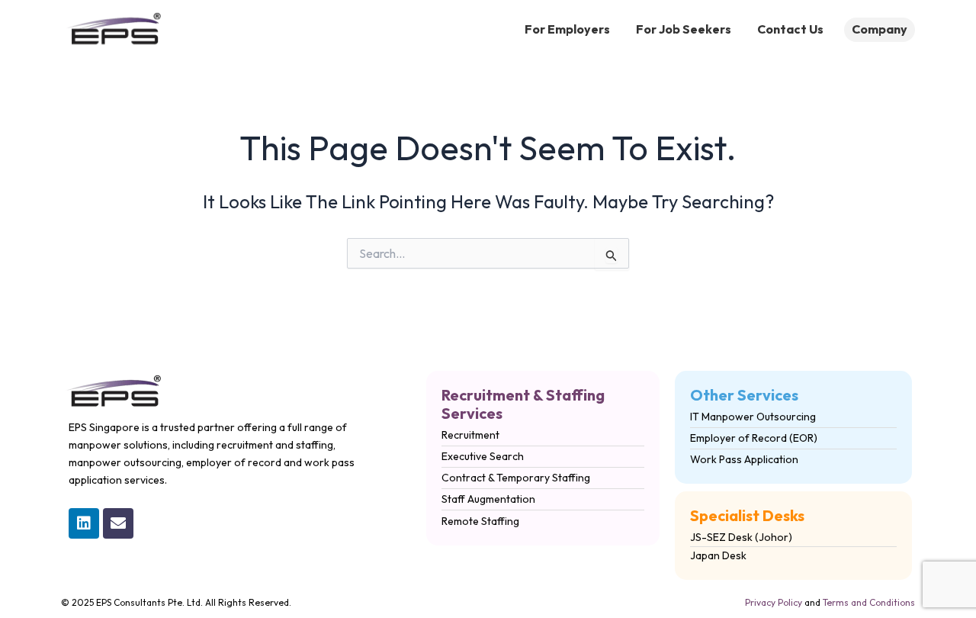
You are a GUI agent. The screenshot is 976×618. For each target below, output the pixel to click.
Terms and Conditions (869, 602)
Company (879, 29)
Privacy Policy (773, 602)
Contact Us (790, 29)
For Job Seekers (683, 29)
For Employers (567, 29)
